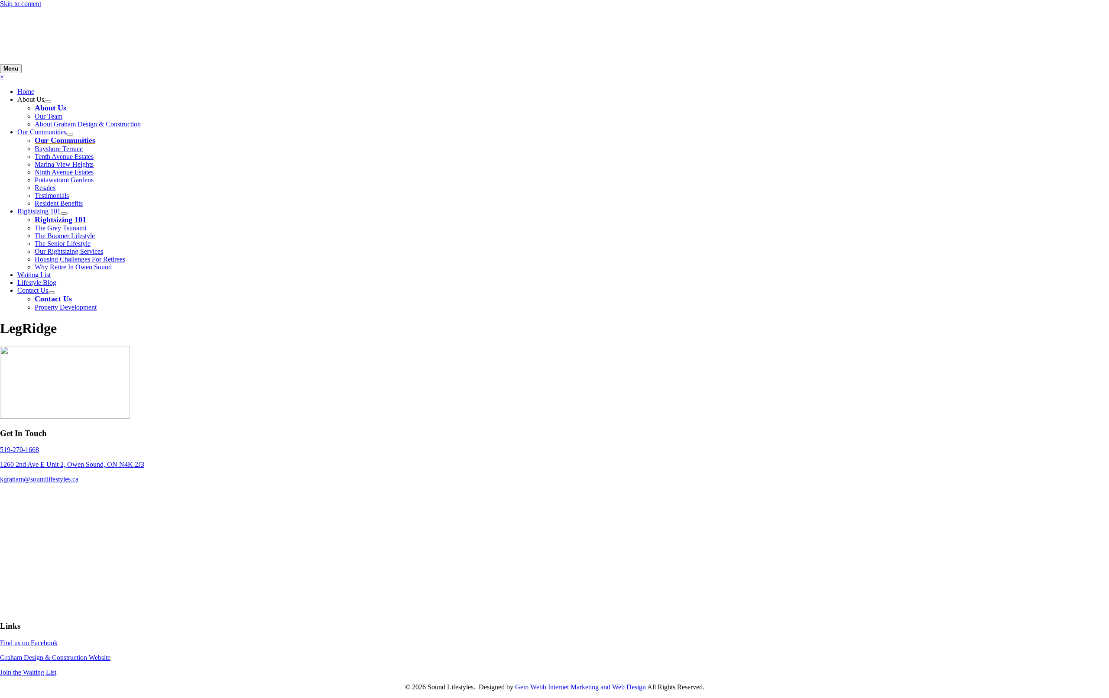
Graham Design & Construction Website (55, 657)
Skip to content (20, 3)
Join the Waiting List (28, 672)
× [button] (2, 77)
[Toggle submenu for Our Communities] (69, 134)
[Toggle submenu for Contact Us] (51, 292)
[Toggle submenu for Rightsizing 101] (64, 213)
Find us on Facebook (29, 642)
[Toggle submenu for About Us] (47, 101)
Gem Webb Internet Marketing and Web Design (580, 687)
